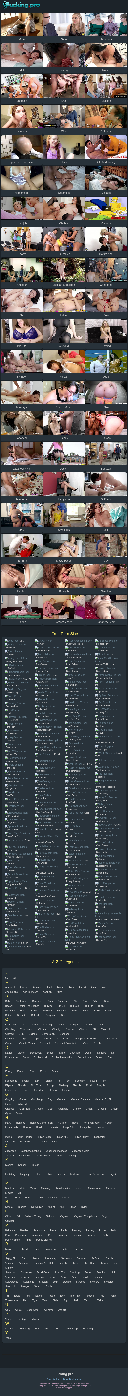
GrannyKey (71, 777)
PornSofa (70, 829)
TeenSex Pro (72, 719)
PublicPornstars (74, 771)
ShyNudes (41, 930)
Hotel (39, 1127)
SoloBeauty (41, 784)
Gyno (19, 1113)
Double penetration (62, 1057)
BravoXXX (41, 937)
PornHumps (102, 814)
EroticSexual (72, 809)
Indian (8, 1136)
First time (36, 1085)
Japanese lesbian (31, 1150)
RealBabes (41, 771)
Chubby (56, 1029)
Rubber (65, 1249)
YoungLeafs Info (14, 661)
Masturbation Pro (44, 730)
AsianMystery (73, 712)
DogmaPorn (42, 923)
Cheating (10, 1029)
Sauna (35, 1258)
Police (102, 1230)
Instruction (25, 1141)
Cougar (23, 1038)
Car (23, 1024)
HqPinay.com (42, 856)
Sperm (52, 1277)
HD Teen (62, 1122)
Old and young (33, 1216)
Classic (83, 1029)
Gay (50, 1099)
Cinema (70, 1029)
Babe (8, 1001)
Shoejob (62, 1263)
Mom (27, 1197)
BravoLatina (102, 671)
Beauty (9, 1005)
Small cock (43, 1272)
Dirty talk (75, 1052)
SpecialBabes (73, 691)
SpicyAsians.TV (14, 884)
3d (14, 977)
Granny (77, 1108)
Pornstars (20, 1235)
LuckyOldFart (102, 800)
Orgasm (64, 1216)
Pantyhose (39, 1230)
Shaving (9, 1263)
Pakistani (10, 1230)
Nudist (51, 1206)
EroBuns (100, 733)
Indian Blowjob (24, 1136)
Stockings (28, 1281)
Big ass (48, 1005)
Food (89, 1085)
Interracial (41, 1141)
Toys (66, 1300)
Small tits (59, 1272)
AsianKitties (102, 650)
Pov (50, 1235)
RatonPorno (72, 857)
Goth (50, 1108)
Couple (36, 1038)
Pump (28, 1239)
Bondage (61, 1010)
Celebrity (88, 1024)
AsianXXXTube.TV (45, 842)
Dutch (111, 1057)
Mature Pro (41, 702)
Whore (47, 1328)
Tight (35, 1300)
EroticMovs (41, 777)
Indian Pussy (81, 1136)
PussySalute (72, 899)
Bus (63, 1015)
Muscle (66, 1197)
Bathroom (63, 1001)
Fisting (50, 1085)
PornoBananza (13, 781)
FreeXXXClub (12, 685)
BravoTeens (72, 671)
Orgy (104, 1216)
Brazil (97, 1010)
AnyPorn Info (72, 926)
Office (8, 1216)
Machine (10, 1188)
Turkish (88, 1300)
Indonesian (100, 1136)
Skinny (9, 1267)
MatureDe (101, 926)
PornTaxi (10, 795)
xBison (24, 943)
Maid (22, 1188)
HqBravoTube (103, 879)
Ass (104, 987)
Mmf (17, 1197)
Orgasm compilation (85, 1216)
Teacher (39, 1295)
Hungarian (86, 1127)
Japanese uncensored (17, 1155)
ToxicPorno (71, 678)
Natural (9, 1206)
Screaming (50, 1258)
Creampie (62, 1038)
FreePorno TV (73, 705)
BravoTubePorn (13, 836)
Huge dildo (69, 1127)
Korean (35, 1164)
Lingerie (113, 1174)
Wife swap (72, 1328)
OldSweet (101, 859)
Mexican (111, 1188)
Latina (49, 1174)
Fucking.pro (22, 5)
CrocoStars (11, 654)
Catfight (61, 1024)
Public (105, 1235)
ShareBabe (41, 764)
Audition (47, 991)
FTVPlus (10, 713)
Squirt (85, 1277)
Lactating (10, 1174)
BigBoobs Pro (103, 644)
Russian (78, 1249)
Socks (88, 1272)
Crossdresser (109, 1038)
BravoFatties (102, 852)
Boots (75, 1010)
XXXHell (87, 892)
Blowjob (47, 1010)
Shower (104, 1263)
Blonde (34, 1010)
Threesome (11, 1300)
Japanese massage (56, 1150)
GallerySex (101, 807)
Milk (7, 1197)
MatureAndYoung (44, 743)
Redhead (23, 1249)
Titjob (45, 1300)
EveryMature (102, 719)
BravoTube (41, 886)
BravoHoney (102, 838)
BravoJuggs (102, 749)
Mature (79, 1188)
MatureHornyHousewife (107, 919)
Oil (18, 1216)
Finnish (22, 1085)
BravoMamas (12, 816)
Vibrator (9, 1319)
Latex (37, 1174)
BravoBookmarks (44, 750)
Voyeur (36, 1319)
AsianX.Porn (42, 682)
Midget (9, 1192)
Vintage (23, 1319)
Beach (107, 1001)
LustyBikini (11, 822)
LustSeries (11, 939)
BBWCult (10, 668)
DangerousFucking (45, 872)
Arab (71, 987)
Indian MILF (63, 1136)
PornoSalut (41, 657)
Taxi (27, 1295)
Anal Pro (88, 764)
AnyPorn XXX (13, 911)
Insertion (10, 1141)
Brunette (21, 1015)
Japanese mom (80, 1150)
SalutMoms (11, 733)
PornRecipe (102, 886)
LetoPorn (70, 733)
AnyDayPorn (12, 850)
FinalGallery (72, 802)
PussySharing (73, 881)
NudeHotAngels (103, 866)
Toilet (56, 1300)
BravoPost (11, 699)
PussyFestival (73, 784)
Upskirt (62, 1309)
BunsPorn (71, 836)
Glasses (9, 1108)
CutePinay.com (73, 739)
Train (76, 1300)
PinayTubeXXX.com (76, 943)
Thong (112, 1295)
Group (114, 1108)
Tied (25, 1300)
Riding (36, 1249)
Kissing (9, 1164)
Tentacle (90, 1295)
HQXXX (117, 825)
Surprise (80, 1281)
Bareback (37, 1001)
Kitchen (22, 1164)
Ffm (104, 1080)
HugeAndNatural (44, 812)
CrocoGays (71, 919)
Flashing (63, 1085)
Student (67, 1281)
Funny (53, 1090)
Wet (37, 1328)
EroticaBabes (72, 933)
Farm (37, 1080)
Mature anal (94, 1188)
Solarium (101, 1272)
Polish (114, 1230)
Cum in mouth (27, 1043)
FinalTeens (11, 809)
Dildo (62, 1052)
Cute (85, 1043)
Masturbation (63, 1188)
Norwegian (37, 1206)
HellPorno (41, 903)
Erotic (43, 1071)
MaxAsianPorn (103, 705)
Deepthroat (36, 1052)
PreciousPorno (43, 671)
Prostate (77, 1235)
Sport (64, 1277)
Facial (25, 1080)
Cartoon (34, 1024)
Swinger (24, 1286)
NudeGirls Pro (13, 774)
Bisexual (10, 1010)
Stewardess (11, 1281)
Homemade (11, 1127)
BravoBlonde (72, 760)
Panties (24, 1230)
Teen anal (75, 1295)
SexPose (100, 726)
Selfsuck (96, 1258)
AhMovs (27, 679)
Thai (102, 1295)
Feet (68, 1080)
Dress (99, 1057)
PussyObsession (74, 644)
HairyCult (10, 740)
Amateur (37, 987)
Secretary (66, 1258)
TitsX (112, 654)
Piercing (76, 1230)
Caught (74, 1024)
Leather (61, 1174)
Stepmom (98, 1277)
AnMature (41, 791)
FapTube (100, 777)
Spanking (39, 1277)
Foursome (10, 1090)
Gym (8, 1113)
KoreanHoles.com (44, 825)
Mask (33, 1188)
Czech (97, 1043)
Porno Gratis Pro (104, 678)
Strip (55, 1281)
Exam (55, 1071)
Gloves (39, 1108)
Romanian (50, 1249)
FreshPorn (71, 650)
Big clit (61, 1005)
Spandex (10, 1277)
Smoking (75, 1272)
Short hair (89, 1263)
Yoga (8, 1337)
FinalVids (10, 768)
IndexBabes (72, 664)
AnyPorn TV (102, 821)
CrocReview (12, 925)
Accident (10, 987)
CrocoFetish (72, 795)
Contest (9, 1038)
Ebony (8, 1071)
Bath (50, 1001)
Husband (101, 1127)
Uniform (48, 1309)
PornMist (70, 949)
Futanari (66, 1090)
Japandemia (72, 867)
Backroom (21, 1001)
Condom (64, 1033)
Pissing (90, 1230)
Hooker (27, 1127)
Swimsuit (10, 1286)
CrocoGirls (41, 944)
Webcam (10, 1328)
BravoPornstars (43, 819)
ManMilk (88, 788)
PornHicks (11, 747)
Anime (60, 987)
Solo (113, 1272)
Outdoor (9, 1220)
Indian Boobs (45, 1136)
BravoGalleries (13, 802)
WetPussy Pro (103, 770)
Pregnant (63, 1235)
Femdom (80, 1080)
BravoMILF (41, 879)
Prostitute (92, 1235)
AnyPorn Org (12, 692)
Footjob (101, 1085)
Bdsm (96, 1001)
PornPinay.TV (43, 910)
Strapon (43, 1281)
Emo (32, 1071)
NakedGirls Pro (73, 874)
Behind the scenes (28, 1005)
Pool (7, 1235)
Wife (58, 1328)
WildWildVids (12, 754)
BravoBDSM (12, 720)
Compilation (48, 1033)
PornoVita (71, 753)
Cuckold (9, 1043)
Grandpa (63, 1108)
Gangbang (37, 1099)
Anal (49, 987)
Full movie (39, 1090)
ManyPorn (11, 788)
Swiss (37, 1286)
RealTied (100, 907)
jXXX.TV (40, 644)
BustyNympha (43, 849)
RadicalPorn (102, 940)
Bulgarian (51, 1015)
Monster (52, 1197)
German (61, 1099)
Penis (64, 1230)
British (8, 1015)
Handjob (20, 1122)
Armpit (82, 987)
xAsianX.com (42, 695)
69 (6, 977)
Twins (100, 1300)
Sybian (49, 1286)
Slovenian (26, 1272)
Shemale (24, 1263)
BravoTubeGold (43, 650)
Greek (89, 1108)
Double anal (40, 1057)
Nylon (84, 1206)
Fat (58, 1080)
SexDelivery (72, 685)
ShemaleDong (73, 850)
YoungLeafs (11, 647)
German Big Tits (104, 1099)
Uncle (18, 1309)
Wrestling (88, 1328)
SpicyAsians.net (74, 657)
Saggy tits (11, 1258)
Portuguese (37, 1235)
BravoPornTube (103, 831)
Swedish (109, 1281)
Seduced (81, 1258)
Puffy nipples (12, 1239)
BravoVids (41, 798)
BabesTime (71, 843)
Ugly (7, 1309)
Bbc (76, 1001)
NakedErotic (102, 872)
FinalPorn (10, 727)
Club (21, 1033)
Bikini (101, 1005)
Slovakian (10, 1272)
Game (23, 1099)
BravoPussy (102, 793)
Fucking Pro (12, 706)
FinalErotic (101, 900)
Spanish (24, 1277)
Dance (8, 1052)
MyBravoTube (103, 698)
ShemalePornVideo (45, 896)
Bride (108, 1010)
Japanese (10, 1150)
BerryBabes (102, 933)
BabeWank (11, 898)
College (33, 1033)
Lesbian (74, 1174)
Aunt (59, 991)
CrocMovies (12, 761)
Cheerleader (26, 1029)
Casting (48, 1024)
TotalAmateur (72, 726)
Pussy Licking (44, 1239)
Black (23, 1010)
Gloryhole (25, 1108)
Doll (113, 1052)
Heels (75, 1122)
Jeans (59, 1155)
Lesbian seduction (94, 1174)
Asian (94, 987)
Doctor (88, 1052)
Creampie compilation (85, 1038)
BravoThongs (72, 698)
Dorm (26, 1057)
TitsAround (41, 709)
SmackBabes (12, 877)
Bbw (85, 1001)
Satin (24, 1258)
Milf (20, 1192)
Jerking (72, 1155)
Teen (62, 1295)
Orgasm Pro (102, 691)
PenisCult (71, 822)
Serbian (110, 1258)
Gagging (9, 1099)
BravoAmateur (43, 736)
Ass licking (11, 991)
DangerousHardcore (105, 787)
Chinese (42, 1029)
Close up (106, 1029)
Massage (46, 1188)
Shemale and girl (43, 1263)
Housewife (52, 1127)
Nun (62, 1206)
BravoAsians (42, 805)
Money (39, 1197)
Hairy (8, 1122)
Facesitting (11, 1080)
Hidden (108, 1122)
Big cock (75, 1005)
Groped (102, 1108)
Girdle (8, 1104)
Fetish (93, 1080)
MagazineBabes (14, 932)
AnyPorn (10, 863)
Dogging (101, 1052)
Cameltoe (10, 1024)
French (25, 1090)
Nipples (22, 1206)
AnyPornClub (42, 723)
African (24, 987)
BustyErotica (42, 716)
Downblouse (84, 1057)
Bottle (86, 1010)
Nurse (73, 1206)
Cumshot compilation (66, 1043)
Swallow (94, 1281)
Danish (21, 1052)
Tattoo (17, 1295)
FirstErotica (41, 863)
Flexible (77, 1085)
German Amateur (80, 1099)
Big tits (89, 1005)
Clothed (9, 1033)
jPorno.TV (11, 905)
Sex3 (22, 641)
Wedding (25, 1328)
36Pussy (70, 912)
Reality (9, 1249)
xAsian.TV (71, 888)
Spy (74, 1277)
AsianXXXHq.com (105, 664)
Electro (21, 1071)
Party (53, 1230)
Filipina (9, 1085)
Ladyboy (25, 1174)
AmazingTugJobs (14, 857)
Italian (55, 1141)
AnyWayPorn (102, 712)
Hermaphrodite (92, 1122)
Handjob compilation (41, 1122)
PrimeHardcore (13, 675)
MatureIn (70, 746)
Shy (115, 1263)
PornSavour (42, 664)
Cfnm (101, 1024)
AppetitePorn (12, 829)
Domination (11, 1057)
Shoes (75, 1263)
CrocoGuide (11, 870)
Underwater (33, 1309)
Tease (51, 1295)
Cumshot (45, 1043)
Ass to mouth (30, 991)
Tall (7, 1295)
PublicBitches (43, 688)
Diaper (50, 1052)
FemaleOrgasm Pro (105, 742)
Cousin (48, 1038)
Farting (48, 1080)
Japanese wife (43, 1155)
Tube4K (86, 860)
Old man (50, 1216)
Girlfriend (22, 1104)
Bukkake (36, 1015)
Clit (94, 1029)
